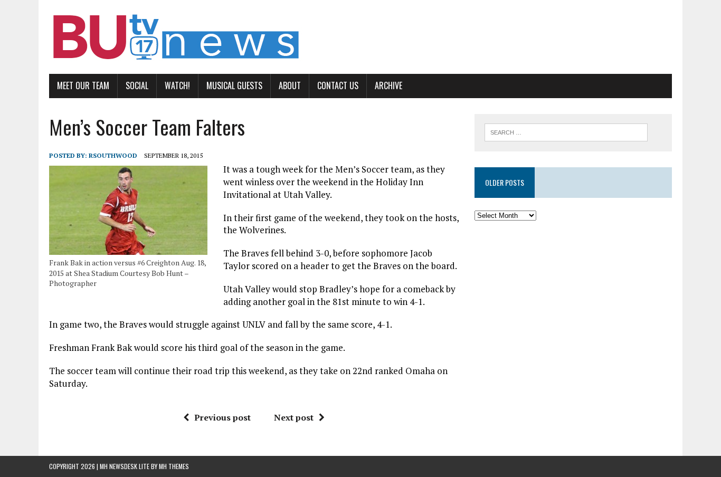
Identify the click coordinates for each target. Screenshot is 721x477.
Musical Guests (234, 85)
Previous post (222, 417)
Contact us (337, 85)
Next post (294, 417)
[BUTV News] (360, 37)
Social (137, 85)
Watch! (177, 85)
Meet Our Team (83, 85)
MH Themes (174, 466)
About (290, 85)
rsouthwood (113, 155)
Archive (388, 85)
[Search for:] (566, 131)
